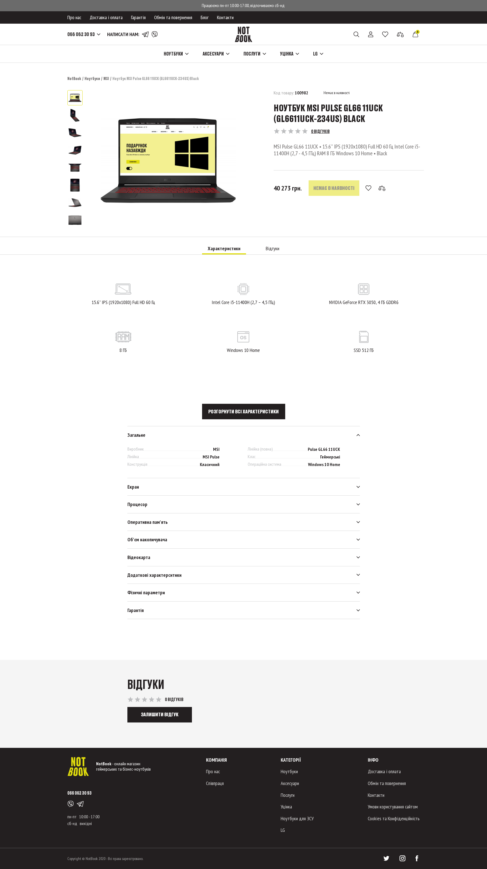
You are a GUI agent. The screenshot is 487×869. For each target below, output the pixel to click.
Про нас (74, 17)
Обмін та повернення (173, 17)
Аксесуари (290, 783)
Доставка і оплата (106, 17)
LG (283, 830)
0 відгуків (320, 131)
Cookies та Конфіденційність (394, 818)
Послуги (288, 795)
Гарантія (138, 17)
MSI (106, 78)
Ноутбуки (92, 78)
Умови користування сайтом (393, 806)
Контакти (225, 17)
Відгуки (272, 248)
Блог (205, 17)
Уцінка (286, 806)
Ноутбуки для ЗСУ (297, 818)
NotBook (74, 78)
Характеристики (224, 248)
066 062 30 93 (81, 34)
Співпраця (215, 783)
